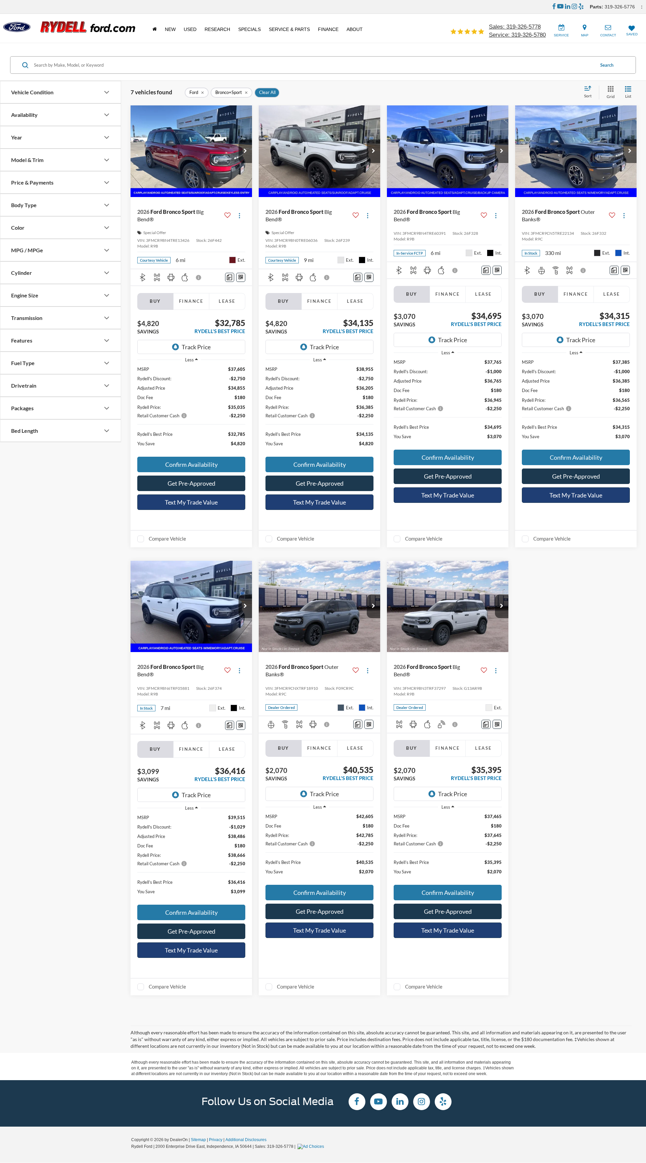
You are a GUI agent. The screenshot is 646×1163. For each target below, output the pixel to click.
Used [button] (190, 29)
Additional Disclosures (245, 1139)
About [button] (355, 29)
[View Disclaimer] (199, 277)
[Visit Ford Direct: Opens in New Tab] (311, 1146)
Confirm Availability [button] (191, 464)
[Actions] (239, 215)
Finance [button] (328, 29)
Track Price (196, 347)
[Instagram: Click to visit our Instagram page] (574, 6)
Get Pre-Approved (191, 483)
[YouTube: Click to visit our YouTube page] (560, 6)
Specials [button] (249, 29)
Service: (517, 35)
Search (606, 65)
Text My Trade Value (191, 502)
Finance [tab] (191, 301)
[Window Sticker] (240, 277)
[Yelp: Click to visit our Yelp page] (581, 6)
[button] (245, 151)
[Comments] (229, 277)
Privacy (215, 1139)
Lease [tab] (227, 301)
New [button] (170, 29)
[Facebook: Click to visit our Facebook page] (554, 6)
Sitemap (198, 1139)
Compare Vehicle (167, 539)
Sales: (515, 27)
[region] (191, 409)
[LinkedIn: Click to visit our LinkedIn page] (567, 6)
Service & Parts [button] (289, 29)
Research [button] (217, 29)
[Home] (154, 29)
